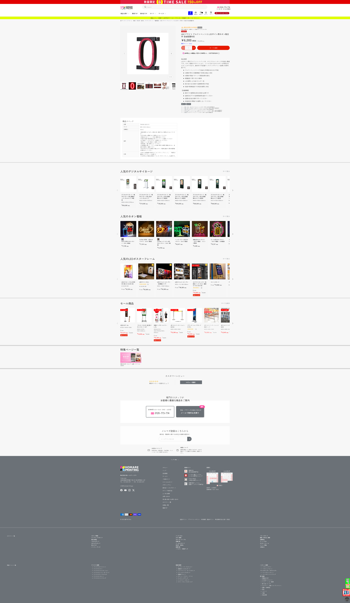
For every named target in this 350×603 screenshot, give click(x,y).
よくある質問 (166, 493)
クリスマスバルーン (99, 576)
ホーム (182, 106)
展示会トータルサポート (169, 488)
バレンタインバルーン (268, 572)
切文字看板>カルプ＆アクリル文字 (190, 111)
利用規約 (203, 519)
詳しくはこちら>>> (193, 18)
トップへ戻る (174, 459)
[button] (211, 13)
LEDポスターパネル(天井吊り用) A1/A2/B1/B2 (128, 283)
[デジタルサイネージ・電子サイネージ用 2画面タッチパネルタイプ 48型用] (128, 184)
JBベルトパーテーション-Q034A (178, 326)
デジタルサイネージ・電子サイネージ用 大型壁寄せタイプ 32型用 (217, 196)
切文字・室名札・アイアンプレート (145, 20)
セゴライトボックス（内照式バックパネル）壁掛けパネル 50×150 (199, 283)
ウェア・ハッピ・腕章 (268, 582)
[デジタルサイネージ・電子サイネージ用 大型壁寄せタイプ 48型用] (182, 184)
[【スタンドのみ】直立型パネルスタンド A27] (144, 315)
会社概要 (165, 473)
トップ (164, 470)
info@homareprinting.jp (126, 486)
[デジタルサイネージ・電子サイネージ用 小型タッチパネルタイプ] (146, 184)
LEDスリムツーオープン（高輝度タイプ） (163, 283)
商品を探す (124, 13)
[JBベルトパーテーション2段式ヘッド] (211, 315)
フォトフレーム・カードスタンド (186, 570)
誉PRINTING (128, 519)
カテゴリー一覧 (167, 502)
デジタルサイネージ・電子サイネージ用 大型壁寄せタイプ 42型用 (199, 196)
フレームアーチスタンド (184, 572)
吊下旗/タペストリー (267, 580)
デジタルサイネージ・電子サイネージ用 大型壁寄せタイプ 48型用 (181, 196)
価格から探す (186, 106)
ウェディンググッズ (183, 578)
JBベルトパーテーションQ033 (228, 326)
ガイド (152, 13)
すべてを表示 (225, 303)
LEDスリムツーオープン (181, 282)
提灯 (263, 589)
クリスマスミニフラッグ (100, 578)
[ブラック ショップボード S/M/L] (194, 315)
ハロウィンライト (266, 567)
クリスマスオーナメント (100, 567)
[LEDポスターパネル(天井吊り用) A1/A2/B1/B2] (128, 271)
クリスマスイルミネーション (101, 570)
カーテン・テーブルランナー (185, 567)
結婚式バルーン (182, 574)
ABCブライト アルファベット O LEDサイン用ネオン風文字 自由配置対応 (177, 20)
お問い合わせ (166, 496)
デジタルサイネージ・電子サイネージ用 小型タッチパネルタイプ (146, 196)
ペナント (264, 591)
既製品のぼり (265, 578)
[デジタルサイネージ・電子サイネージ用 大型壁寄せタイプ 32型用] (218, 184)
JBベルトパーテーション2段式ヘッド (211, 326)
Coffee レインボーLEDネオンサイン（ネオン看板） (164, 243)
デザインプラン (167, 485)
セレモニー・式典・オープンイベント (271, 585)
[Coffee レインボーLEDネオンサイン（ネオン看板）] (164, 229)
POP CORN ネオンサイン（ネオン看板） (127, 242)
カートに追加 (213, 48)
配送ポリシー (210, 519)
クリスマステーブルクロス (100, 574)
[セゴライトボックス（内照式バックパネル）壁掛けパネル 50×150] (200, 271)
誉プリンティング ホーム (126, 20)
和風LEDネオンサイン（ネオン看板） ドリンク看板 (199, 241)
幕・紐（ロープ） (266, 583)
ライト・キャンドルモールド (185, 582)
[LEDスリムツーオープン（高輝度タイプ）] (164, 271)
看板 (134, 20)
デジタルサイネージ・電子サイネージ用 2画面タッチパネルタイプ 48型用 (128, 197)
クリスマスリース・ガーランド (101, 572)
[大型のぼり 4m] (127, 315)
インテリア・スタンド (183, 580)
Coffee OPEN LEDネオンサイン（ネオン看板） (146, 240)
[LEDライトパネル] (146, 271)
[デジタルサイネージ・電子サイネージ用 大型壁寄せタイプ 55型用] (164, 184)
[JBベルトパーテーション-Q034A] (178, 315)
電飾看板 (157, 20)
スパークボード (215, 282)
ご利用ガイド (166, 479)
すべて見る (226, 171)
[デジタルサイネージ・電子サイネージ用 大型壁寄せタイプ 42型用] (200, 184)
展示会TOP (143, 13)
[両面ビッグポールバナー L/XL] (161, 315)
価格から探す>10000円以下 (189, 108)
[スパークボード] (218, 271)
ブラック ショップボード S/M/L (194, 326)
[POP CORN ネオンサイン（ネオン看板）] (128, 229)
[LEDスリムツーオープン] (182, 271)
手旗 (263, 593)
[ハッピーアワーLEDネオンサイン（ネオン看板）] (182, 229)
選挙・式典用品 (266, 587)
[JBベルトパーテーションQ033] (228, 315)
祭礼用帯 (264, 595)
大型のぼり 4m (124, 325)
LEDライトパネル (144, 282)
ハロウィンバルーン (267, 568)
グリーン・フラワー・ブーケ (185, 576)
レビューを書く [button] (191, 382)
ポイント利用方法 (167, 490)
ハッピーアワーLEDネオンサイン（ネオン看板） (181, 240)
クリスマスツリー (98, 568)
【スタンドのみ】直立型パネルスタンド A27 (144, 326)
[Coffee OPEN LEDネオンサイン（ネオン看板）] (146, 229)
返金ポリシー (183, 519)
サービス (161, 13)
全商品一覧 (186, 109)
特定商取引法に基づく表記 (222, 519)
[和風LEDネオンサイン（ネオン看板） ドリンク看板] (200, 229)
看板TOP (135, 13)
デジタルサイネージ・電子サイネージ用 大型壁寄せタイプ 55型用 (164, 196)
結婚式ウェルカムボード (184, 568)
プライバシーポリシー (194, 519)
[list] (147, 53)
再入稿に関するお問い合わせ (170, 499)
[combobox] (174, 7)
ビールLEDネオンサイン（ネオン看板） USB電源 (217, 240)
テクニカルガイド (167, 482)
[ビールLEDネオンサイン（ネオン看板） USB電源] (218, 229)
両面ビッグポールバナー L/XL (160, 326)
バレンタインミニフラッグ (269, 574)
